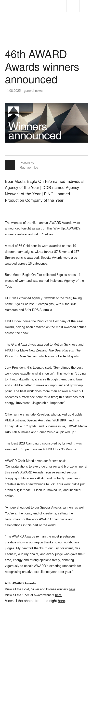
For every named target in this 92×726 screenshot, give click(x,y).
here (72, 589)
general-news (33, 90)
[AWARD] (46, 34)
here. (58, 595)
